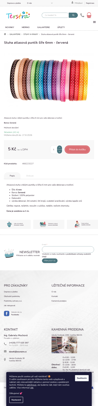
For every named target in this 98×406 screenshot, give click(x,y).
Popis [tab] (12, 175)
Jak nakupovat (9, 305)
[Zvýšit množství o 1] (59, 147)
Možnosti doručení (11, 127)
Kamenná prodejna (59, 301)
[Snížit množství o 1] (59, 152)
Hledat (73, 15)
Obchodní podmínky (12, 296)
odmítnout (31, 385)
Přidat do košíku (77, 149)
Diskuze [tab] (30, 175)
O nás (29, 3)
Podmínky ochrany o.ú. (13, 301)
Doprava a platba (14, 3)
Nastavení (16, 399)
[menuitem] (9, 27)
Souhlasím (82, 378)
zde (31, 387)
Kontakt (55, 296)
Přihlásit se (50, 260)
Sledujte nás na (16, 313)
